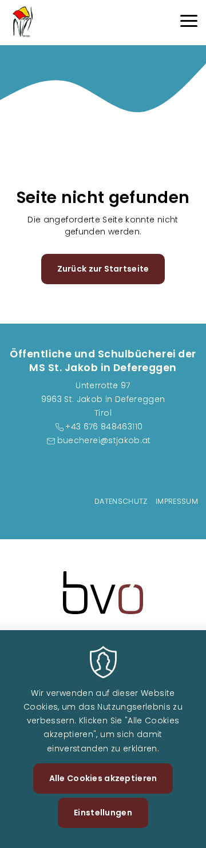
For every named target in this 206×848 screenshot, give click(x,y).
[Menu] (189, 23)
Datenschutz (121, 501)
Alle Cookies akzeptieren (103, 778)
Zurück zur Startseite (103, 268)
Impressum (177, 501)
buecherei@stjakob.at (104, 440)
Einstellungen (103, 812)
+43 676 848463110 (103, 426)
